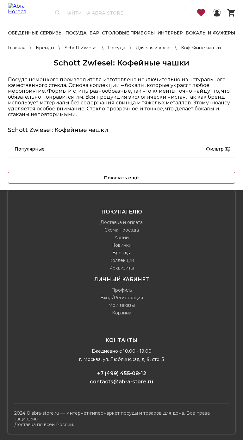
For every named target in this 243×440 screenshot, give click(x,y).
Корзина (121, 312)
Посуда (76, 33)
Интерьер (170, 33)
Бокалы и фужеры (210, 33)
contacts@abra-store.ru (121, 382)
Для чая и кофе (154, 48)
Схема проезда (121, 229)
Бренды (45, 48)
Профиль (121, 290)
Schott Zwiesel (82, 48)
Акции (122, 237)
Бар (94, 33)
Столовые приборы (128, 33)
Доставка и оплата (121, 222)
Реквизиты (121, 267)
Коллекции (121, 260)
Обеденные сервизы (35, 33)
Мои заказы (121, 305)
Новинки (121, 245)
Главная (17, 48)
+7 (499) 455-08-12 (121, 373)
